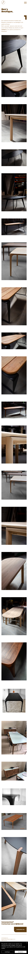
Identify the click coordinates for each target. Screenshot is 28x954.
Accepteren (20, 952)
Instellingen (7, 952)
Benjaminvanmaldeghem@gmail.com (8, 939)
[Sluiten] (26, 943)
